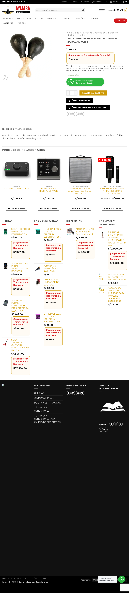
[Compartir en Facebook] (69, 114)
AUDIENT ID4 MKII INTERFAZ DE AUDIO (48, 189)
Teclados (93, 18)
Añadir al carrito (93, 93)
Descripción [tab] (8, 129)
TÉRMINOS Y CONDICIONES (41, 409)
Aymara (64, 2)
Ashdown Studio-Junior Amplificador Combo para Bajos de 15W (80, 190)
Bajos (19, 18)
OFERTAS (39, 393)
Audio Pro (8, 23)
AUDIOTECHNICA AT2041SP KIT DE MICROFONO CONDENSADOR (112, 190)
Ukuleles (31, 18)
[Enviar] (83, 10)
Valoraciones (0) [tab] (23, 129)
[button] (114, 2)
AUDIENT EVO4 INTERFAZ (16, 189)
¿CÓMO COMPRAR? (99, 2)
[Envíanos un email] (126, 2)
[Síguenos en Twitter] (121, 424)
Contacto (85, 2)
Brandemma (42, 582)
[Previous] (2, 185)
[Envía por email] (78, 114)
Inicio (69, 33)
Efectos (65, 18)
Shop (78, 33)
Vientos (22, 23)
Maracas (81, 35)
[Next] (127, 185)
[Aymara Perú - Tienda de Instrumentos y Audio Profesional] (16, 9)
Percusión (79, 18)
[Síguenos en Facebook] (121, 2)
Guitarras (6, 18)
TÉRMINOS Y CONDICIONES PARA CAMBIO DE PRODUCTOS (47, 419)
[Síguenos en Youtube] (105, 430)
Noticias (75, 2)
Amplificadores (48, 18)
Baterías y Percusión (94, 33)
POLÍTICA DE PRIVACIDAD (47, 403)
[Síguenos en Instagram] (123, 2)
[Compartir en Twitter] (73, 114)
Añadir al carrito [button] (16, 209)
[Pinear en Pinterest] (82, 114)
